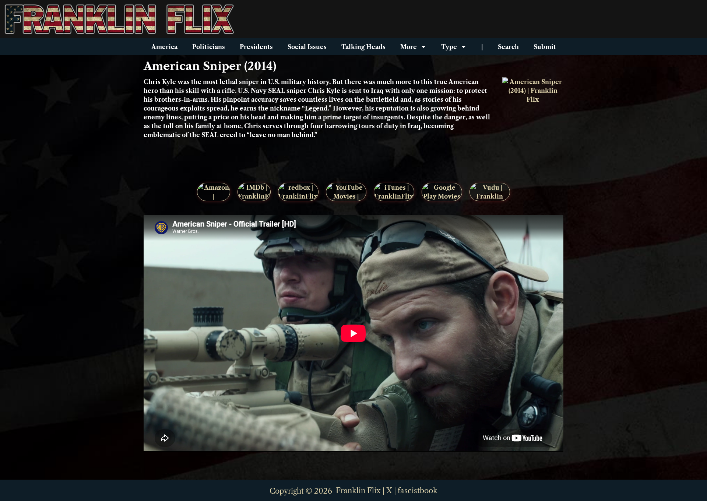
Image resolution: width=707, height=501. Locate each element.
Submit (545, 46)
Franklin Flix (358, 490)
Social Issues (307, 46)
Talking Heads (363, 46)
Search (508, 46)
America (164, 46)
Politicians (208, 46)
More (408, 46)
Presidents (256, 46)
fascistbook (417, 490)
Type (449, 46)
